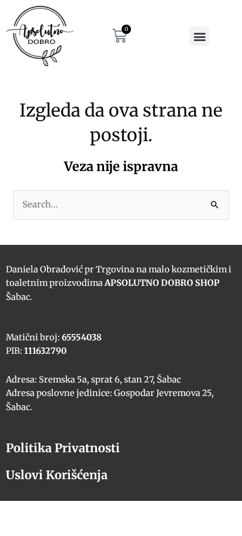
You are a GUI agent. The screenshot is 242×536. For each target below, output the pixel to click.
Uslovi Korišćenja (56, 474)
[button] (199, 36)
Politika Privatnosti (63, 448)
